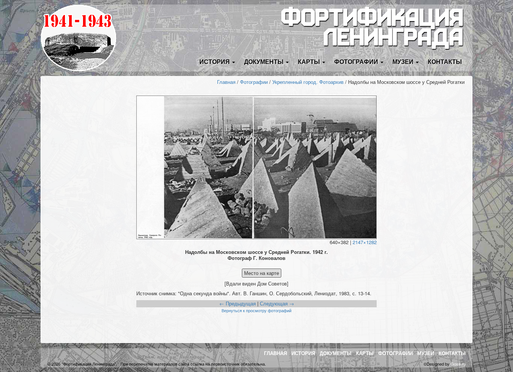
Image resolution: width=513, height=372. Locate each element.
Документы (336, 353)
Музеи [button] (403, 61)
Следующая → (277, 303)
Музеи (425, 353)
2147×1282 (365, 242)
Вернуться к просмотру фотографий (256, 310)
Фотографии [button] (357, 61)
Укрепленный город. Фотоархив (308, 81)
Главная (226, 81)
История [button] (215, 61)
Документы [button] (264, 61)
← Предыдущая (237, 303)
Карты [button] (309, 61)
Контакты (445, 61)
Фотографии (254, 81)
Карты (365, 353)
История (303, 353)
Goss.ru (458, 364)
